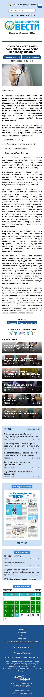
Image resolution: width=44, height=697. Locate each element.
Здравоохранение (31, 57)
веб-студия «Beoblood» (22, 693)
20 (22, 611)
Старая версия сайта (22, 647)
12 (17, 607)
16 (38, 607)
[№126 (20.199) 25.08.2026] (22, 515)
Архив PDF (22, 543)
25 (12, 615)
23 (38, 611)
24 (6, 615)
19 (17, 611)
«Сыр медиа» (24, 685)
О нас (11, 15)
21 (28, 611)
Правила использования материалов (22, 641)
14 (28, 607)
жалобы (12, 323)
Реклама (20, 15)
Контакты (30, 15)
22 (33, 611)
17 (6, 611)
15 (33, 607)
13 (22, 607)
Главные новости (12, 57)
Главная (22, 629)
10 (6, 607)
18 (12, 611)
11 (12, 607)
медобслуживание (28, 323)
